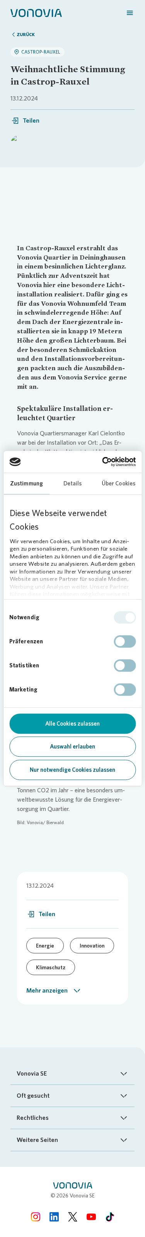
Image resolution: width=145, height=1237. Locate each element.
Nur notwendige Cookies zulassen (72, 769)
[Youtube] (91, 1216)
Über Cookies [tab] (118, 483)
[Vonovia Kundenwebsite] (36, 12)
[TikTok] (109, 1216)
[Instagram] (35, 1216)
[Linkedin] (54, 1216)
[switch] (125, 641)
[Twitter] (72, 1216)
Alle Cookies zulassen (72, 723)
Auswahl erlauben (72, 746)
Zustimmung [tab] (26, 483)
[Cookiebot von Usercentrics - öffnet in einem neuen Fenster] (103, 462)
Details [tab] (72, 483)
